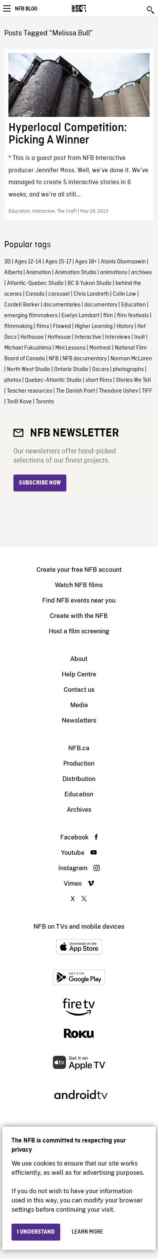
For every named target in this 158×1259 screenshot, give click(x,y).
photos (12, 380)
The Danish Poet (75, 391)
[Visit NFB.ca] (92, 8)
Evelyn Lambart (80, 316)
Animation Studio (75, 272)
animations (113, 272)
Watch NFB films (79, 585)
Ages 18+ (86, 262)
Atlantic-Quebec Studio (35, 283)
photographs (128, 369)
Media (79, 705)
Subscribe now (40, 483)
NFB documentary (85, 359)
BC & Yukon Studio (89, 283)
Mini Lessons (70, 348)
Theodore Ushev (118, 391)
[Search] (151, 10)
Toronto (45, 402)
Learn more (87, 1232)
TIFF (147, 391)
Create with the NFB (79, 616)
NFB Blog (26, 8)
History (125, 326)
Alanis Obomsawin (123, 262)
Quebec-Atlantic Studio (53, 380)
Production (78, 763)
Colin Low (124, 294)
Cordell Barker (22, 305)
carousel (59, 294)
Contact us (79, 689)
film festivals (133, 316)
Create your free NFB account (79, 569)
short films (99, 380)
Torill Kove (19, 402)
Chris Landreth (91, 294)
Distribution (79, 779)
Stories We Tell (133, 380)
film (108, 316)
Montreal (100, 348)
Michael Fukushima (27, 348)
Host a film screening (79, 631)
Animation (38, 272)
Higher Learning (94, 326)
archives (141, 272)
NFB (54, 359)
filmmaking (18, 326)
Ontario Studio (71, 369)
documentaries (62, 305)
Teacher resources (29, 391)
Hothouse (32, 337)
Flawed (62, 326)
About (78, 659)
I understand (36, 1232)
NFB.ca (78, 748)
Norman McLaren (131, 359)
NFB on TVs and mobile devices (78, 926)
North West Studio (28, 369)
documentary (100, 305)
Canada (35, 294)
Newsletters (79, 720)
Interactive (88, 337)
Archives (79, 809)
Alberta (13, 272)
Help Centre (79, 674)
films (42, 326)
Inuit (139, 337)
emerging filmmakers (31, 316)
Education (133, 305)
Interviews (117, 337)
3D (7, 262)
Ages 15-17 (58, 262)
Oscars (100, 369)
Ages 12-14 (28, 262)
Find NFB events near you (78, 600)
